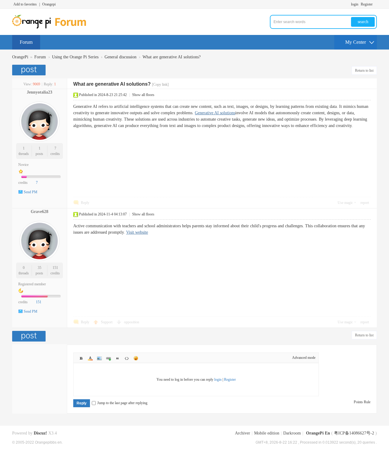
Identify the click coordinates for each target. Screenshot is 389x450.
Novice (23, 165)
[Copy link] (160, 84)
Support (107, 322)
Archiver (242, 433)
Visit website (137, 232)
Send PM (30, 192)
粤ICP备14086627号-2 (354, 433)
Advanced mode (303, 358)
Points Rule (362, 402)
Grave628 (39, 211)
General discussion (120, 57)
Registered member (32, 284)
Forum (26, 42)
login (354, 4)
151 (55, 268)
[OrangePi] (52, 27)
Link (108, 358)
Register (367, 4)
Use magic (345, 203)
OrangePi (20, 57)
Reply (85, 203)
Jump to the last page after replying (122, 403)
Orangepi (49, 4)
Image (99, 358)
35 (39, 268)
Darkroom (292, 433)
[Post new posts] (29, 70)
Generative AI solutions (215, 113)
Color (90, 358)
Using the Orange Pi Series (75, 57)
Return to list (364, 70)
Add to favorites (25, 4)
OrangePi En (318, 433)
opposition (131, 322)
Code (127, 358)
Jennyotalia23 (39, 92)
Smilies (136, 358)
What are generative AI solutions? (172, 57)
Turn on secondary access (375, 4)
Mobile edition (266, 433)
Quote (118, 358)
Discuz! (40, 433)
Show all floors (143, 95)
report (364, 203)
